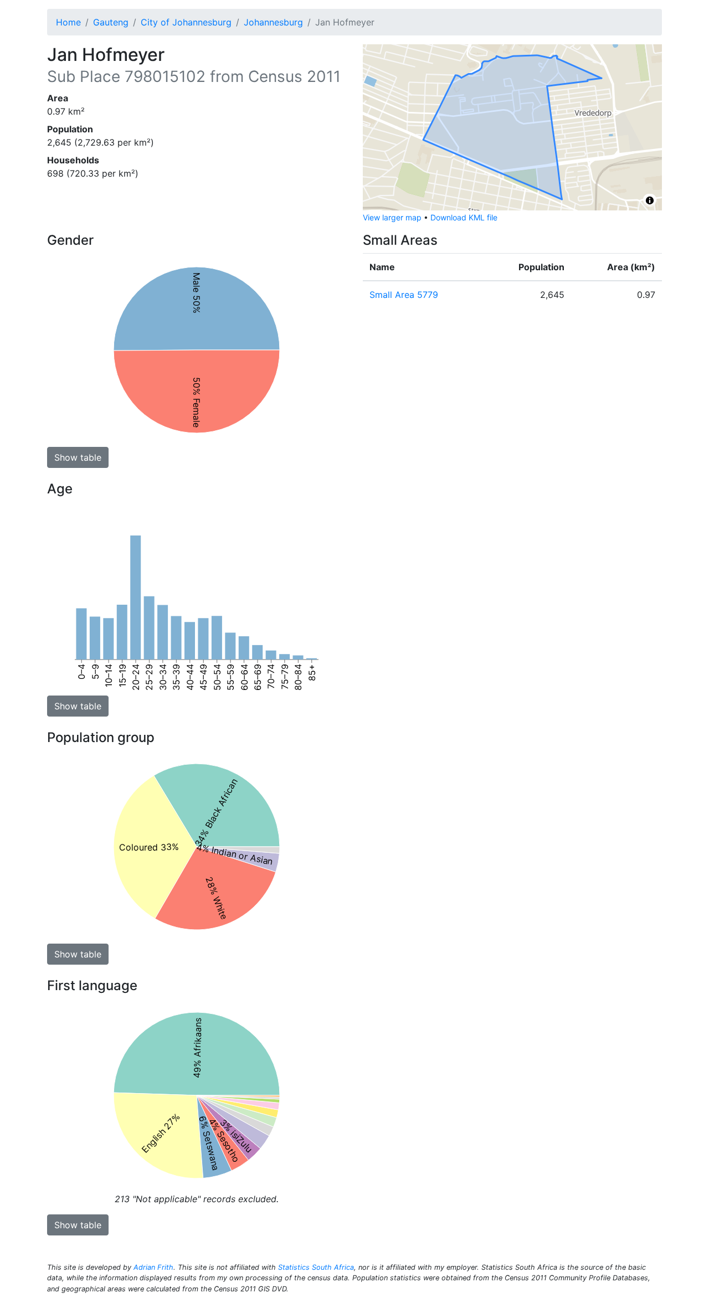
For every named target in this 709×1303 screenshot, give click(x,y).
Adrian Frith (153, 1267)
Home (68, 22)
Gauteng (111, 22)
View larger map (392, 217)
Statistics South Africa (316, 1267)
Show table (77, 457)
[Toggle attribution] (649, 200)
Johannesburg (273, 22)
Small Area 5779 (403, 294)
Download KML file (463, 217)
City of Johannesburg (186, 22)
